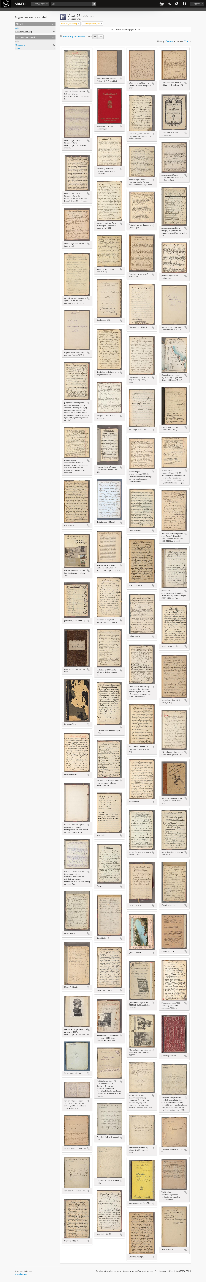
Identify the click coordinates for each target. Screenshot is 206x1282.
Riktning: (161, 41)
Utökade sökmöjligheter (125, 29)
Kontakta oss (21, 1274)
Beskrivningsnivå (25, 37)
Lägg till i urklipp (88, 91)
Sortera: (180, 41)
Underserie (20, 45)
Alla (17, 28)
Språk (177, 4)
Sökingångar (39, 3)
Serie (17, 48)
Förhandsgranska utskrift (74, 36)
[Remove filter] (78, 23)
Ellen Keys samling (23, 31)
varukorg (161, 4)
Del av (19, 24)
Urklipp (169, 4)
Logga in (196, 3)
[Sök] (94, 4)
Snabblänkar (184, 4)
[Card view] (95, 37)
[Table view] (101, 37)
